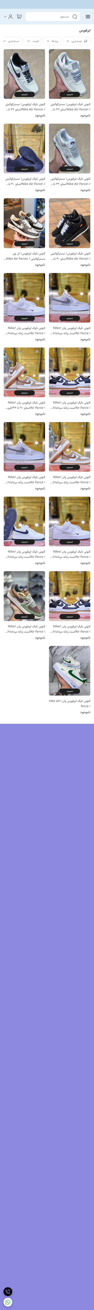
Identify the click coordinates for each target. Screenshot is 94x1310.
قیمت (35, 41)
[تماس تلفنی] (7, 1291)
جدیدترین (76, 41)
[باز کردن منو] (87, 16)
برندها (55, 41)
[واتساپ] (7, 1302)
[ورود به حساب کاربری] (8, 16)
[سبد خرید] (19, 16)
